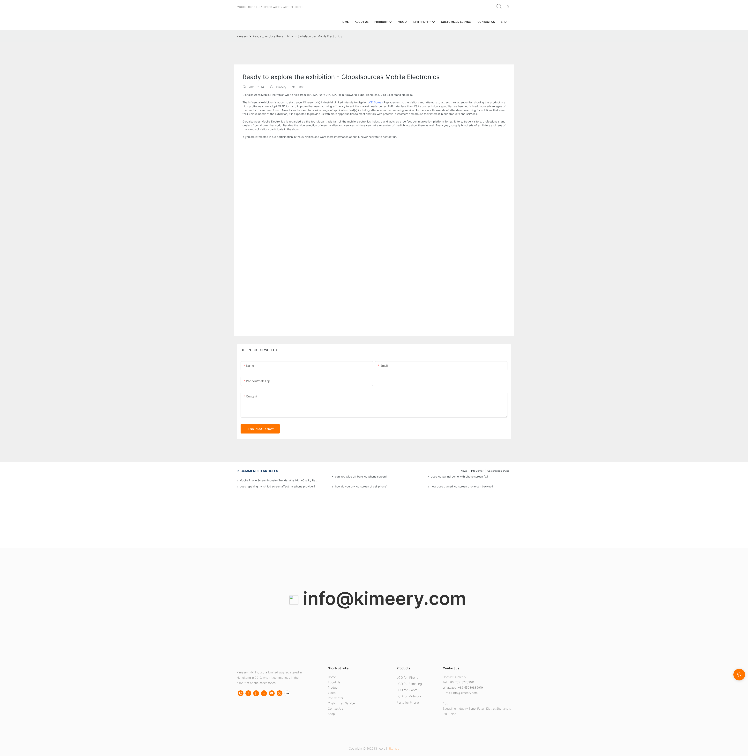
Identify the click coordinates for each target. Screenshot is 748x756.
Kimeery (242, 36)
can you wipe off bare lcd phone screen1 (361, 476)
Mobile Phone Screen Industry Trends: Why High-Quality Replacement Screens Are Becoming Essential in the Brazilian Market (279, 480)
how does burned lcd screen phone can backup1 (462, 486)
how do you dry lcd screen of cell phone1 (361, 486)
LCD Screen (375, 102)
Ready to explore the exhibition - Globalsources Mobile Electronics (297, 36)
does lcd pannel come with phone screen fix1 (459, 476)
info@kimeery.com (382, 598)
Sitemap (393, 748)
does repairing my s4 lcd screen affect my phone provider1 (277, 486)
